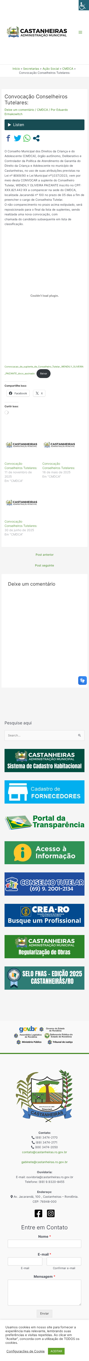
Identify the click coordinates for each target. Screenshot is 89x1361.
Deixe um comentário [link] (19, 109)
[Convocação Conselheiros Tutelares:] (21, 444)
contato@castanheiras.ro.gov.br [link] (44, 1152)
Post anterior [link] (45, 554)
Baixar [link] (43, 373)
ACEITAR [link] (56, 1351)
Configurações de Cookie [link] (25, 1351)
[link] (84, 5)
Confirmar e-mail (64, 1268)
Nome (44, 1236)
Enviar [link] (44, 1313)
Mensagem (44, 1276)
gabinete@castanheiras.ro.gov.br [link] (44, 1162)
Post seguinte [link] (44, 565)
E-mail (44, 1254)
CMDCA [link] (42, 109)
